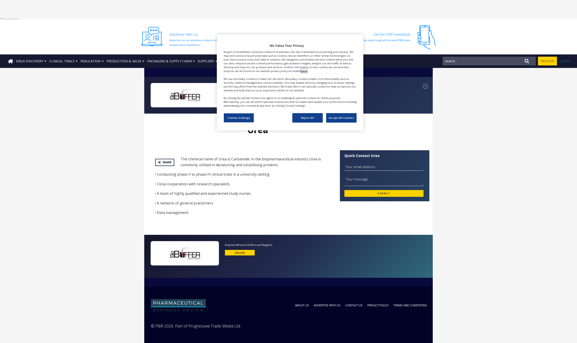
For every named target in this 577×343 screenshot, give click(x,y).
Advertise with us (327, 305)
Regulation (90, 61)
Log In (565, 61)
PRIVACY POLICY (378, 305)
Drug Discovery (29, 61)
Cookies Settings (238, 117)
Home (11, 61)
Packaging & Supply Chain (169, 61)
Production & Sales (124, 61)
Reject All (307, 117)
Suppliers (206, 61)
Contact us (354, 305)
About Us (302, 305)
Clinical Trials (62, 61)
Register (547, 61)
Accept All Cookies (341, 117)
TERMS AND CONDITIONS (410, 305)
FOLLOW (240, 252)
